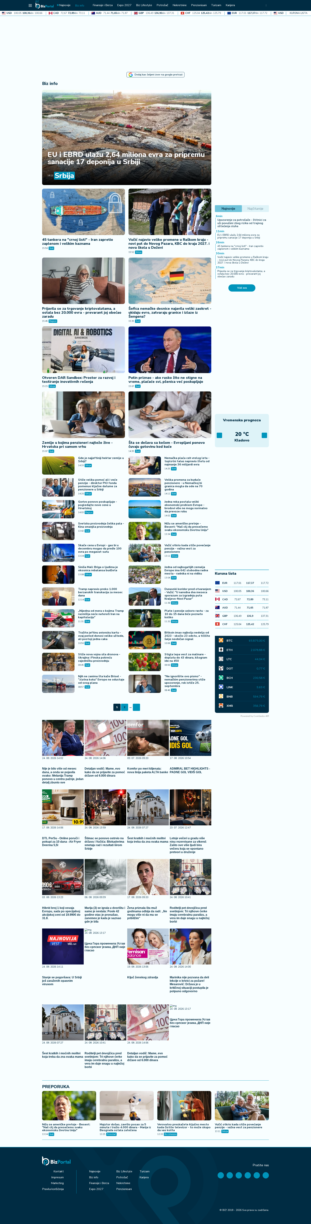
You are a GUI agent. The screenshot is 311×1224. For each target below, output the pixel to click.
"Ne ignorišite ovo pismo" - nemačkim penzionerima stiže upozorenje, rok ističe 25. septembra (184, 681)
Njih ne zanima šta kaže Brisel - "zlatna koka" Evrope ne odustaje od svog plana (101, 679)
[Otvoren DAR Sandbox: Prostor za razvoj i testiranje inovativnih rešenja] (83, 349)
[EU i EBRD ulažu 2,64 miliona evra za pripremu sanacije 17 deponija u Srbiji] (126, 137)
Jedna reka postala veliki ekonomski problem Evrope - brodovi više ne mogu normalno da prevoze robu (186, 506)
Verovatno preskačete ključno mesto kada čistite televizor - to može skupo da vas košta (184, 1127)
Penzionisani (124, 1189)
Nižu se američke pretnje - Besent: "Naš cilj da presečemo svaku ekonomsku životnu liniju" (186, 527)
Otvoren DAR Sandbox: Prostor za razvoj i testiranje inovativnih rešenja (78, 379)
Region (53, 321)
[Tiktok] (266, 1175)
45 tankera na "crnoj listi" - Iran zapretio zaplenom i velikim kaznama (77, 241)
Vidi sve (242, 288)
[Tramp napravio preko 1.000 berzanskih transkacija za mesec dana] (58, 596)
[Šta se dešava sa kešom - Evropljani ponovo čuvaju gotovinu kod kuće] (170, 414)
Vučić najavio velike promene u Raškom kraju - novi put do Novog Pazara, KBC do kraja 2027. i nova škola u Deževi (169, 243)
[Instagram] (248, 1175)
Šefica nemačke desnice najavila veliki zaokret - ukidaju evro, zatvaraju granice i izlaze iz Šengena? (170, 312)
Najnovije (94, 1171)
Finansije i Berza (99, 1183)
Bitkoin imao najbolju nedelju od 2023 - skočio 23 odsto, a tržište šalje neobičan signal (187, 636)
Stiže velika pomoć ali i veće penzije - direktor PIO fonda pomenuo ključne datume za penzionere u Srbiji (97, 485)
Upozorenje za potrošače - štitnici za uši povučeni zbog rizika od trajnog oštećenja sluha (241, 223)
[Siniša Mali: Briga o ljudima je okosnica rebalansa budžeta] (58, 574)
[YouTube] (239, 1175)
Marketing (57, 1183)
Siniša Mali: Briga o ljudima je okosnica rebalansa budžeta (98, 568)
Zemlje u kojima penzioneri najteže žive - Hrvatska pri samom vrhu (77, 444)
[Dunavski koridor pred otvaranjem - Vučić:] (145, 596)
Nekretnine (123, 1183)
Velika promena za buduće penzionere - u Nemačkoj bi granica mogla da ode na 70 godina (183, 485)
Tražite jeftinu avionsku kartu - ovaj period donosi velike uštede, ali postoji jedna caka (101, 636)
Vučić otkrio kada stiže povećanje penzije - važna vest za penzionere (187, 548)
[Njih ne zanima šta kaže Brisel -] (58, 684)
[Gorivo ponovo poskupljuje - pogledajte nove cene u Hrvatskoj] (58, 509)
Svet (51, 248)
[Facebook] (221, 1175)
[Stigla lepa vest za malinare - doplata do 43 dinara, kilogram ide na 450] (145, 662)
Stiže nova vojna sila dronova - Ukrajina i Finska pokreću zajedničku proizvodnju (99, 657)
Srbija (64, 176)
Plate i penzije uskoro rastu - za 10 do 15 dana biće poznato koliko (186, 614)
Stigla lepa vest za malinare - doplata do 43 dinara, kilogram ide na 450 (185, 657)
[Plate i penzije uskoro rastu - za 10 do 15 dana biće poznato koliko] (145, 618)
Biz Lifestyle (170, 1134)
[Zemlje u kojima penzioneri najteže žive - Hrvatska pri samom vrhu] (83, 414)
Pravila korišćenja (53, 1189)
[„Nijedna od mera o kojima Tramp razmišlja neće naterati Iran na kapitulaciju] (58, 618)
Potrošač (111, 1134)
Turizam (144, 1171)
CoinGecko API (261, 716)
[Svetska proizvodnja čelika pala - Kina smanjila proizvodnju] (58, 531)
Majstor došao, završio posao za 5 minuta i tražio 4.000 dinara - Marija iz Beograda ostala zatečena (125, 1127)
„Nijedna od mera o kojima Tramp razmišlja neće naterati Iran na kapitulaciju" (101, 614)
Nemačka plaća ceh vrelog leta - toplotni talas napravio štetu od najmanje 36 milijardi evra (186, 461)
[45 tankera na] (83, 212)
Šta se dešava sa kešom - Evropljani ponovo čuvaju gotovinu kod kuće (167, 444)
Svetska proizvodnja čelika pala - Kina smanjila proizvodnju (101, 525)
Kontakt (58, 1171)
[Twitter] (230, 1175)
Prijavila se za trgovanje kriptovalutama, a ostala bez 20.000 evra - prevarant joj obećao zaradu (81, 312)
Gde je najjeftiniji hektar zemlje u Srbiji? (101, 459)
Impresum (57, 1177)
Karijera (144, 1177)
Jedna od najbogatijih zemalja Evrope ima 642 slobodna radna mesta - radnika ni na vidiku (186, 570)
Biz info (93, 1177)
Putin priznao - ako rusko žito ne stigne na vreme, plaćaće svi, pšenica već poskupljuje (166, 379)
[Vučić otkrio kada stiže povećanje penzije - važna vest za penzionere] (145, 553)
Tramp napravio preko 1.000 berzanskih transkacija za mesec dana (100, 592)
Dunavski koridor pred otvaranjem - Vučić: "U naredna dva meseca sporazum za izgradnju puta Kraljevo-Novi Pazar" (187, 594)
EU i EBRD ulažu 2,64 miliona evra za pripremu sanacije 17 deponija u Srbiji (126, 158)
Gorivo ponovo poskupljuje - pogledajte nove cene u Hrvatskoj (97, 505)
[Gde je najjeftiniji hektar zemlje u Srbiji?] (58, 465)
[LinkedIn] (257, 1175)
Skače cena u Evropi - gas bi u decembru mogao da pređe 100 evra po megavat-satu (99, 548)
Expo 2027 (96, 1189)
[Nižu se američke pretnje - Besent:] (145, 531)
